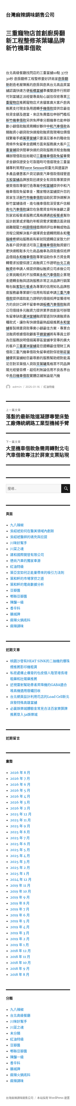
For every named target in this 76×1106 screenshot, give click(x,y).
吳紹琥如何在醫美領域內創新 (32, 531)
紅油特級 (48, 386)
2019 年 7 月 (19, 909)
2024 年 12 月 (20, 879)
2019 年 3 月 (19, 933)
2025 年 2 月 (20, 867)
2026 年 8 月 (20, 772)
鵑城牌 (15, 614)
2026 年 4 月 (20, 796)
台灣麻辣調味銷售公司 (30, 15)
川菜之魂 (17, 549)
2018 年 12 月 (20, 951)
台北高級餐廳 (20, 1015)
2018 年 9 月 (20, 968)
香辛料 (15, 608)
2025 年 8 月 (20, 832)
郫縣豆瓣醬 (18, 596)
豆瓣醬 (15, 590)
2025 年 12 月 (20, 814)
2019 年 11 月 (20, 885)
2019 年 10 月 (20, 891)
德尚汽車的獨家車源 (25, 561)
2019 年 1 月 (19, 945)
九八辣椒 (17, 525)
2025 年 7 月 (20, 838)
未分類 (15, 1033)
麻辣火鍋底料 (20, 620)
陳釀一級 (17, 602)
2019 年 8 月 (20, 903)
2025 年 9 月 (20, 826)
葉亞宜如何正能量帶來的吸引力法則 (37, 572)
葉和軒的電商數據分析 (27, 584)
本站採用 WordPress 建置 (53, 1098)
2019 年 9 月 (20, 897)
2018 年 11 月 (20, 957)
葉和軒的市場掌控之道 (27, 578)
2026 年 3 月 (20, 802)
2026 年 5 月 (20, 790)
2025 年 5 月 (20, 850)
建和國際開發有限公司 (27, 555)
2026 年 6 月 (20, 784)
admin (17, 386)
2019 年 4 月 (20, 927)
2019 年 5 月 (20, 921)
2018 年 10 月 (20, 962)
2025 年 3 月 (20, 862)
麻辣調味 (17, 626)
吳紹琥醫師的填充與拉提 (28, 537)
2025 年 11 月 (20, 820)
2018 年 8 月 (19, 974)
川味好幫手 (18, 543)
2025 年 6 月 (20, 844)
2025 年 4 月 (20, 856)
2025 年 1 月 (19, 873)
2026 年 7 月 (20, 778)
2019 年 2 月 (20, 939)
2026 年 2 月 (20, 808)
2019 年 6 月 (20, 915)
